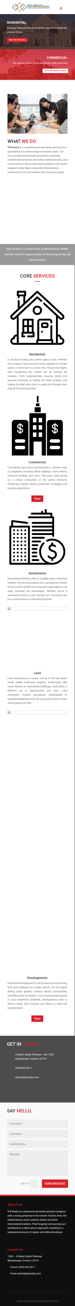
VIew (37, 498)
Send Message (55, 1183)
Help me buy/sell (17, 40)
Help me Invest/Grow (55, 71)
